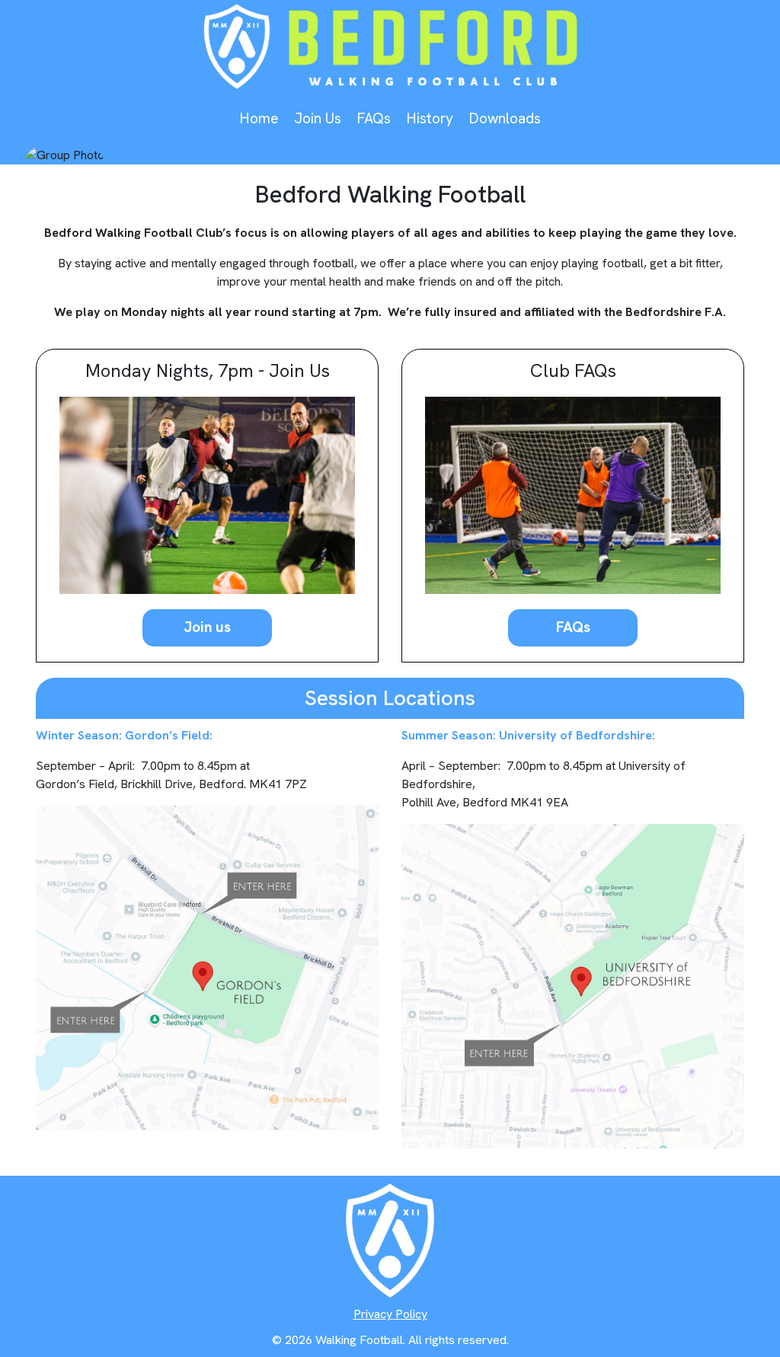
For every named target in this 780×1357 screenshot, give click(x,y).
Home (259, 118)
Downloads (504, 118)
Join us (207, 627)
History (429, 118)
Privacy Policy (390, 1314)
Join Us (317, 118)
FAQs (373, 118)
